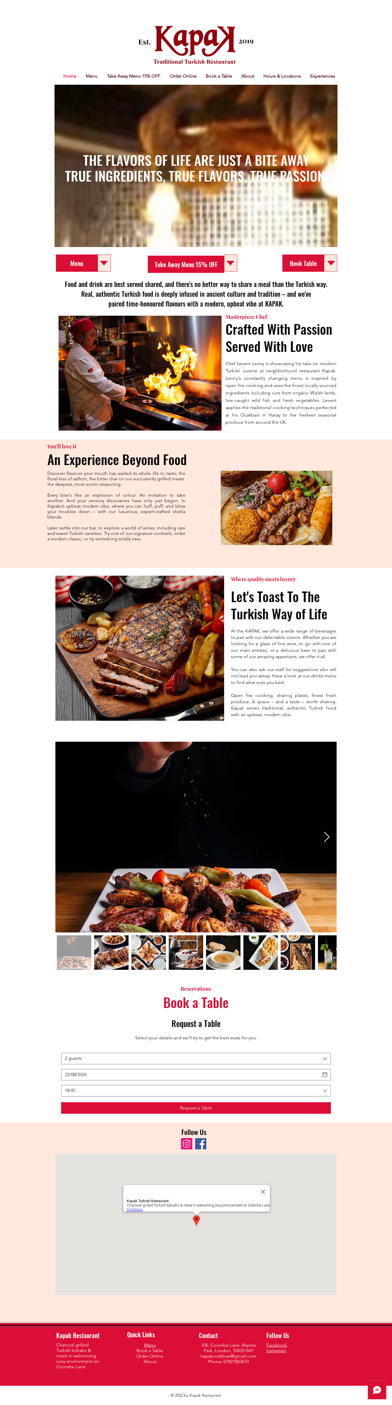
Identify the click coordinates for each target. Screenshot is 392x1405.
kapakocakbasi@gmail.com (228, 1356)
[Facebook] (200, 1143)
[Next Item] (326, 837)
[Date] (324, 1074)
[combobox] (196, 1058)
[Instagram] (186, 1143)
